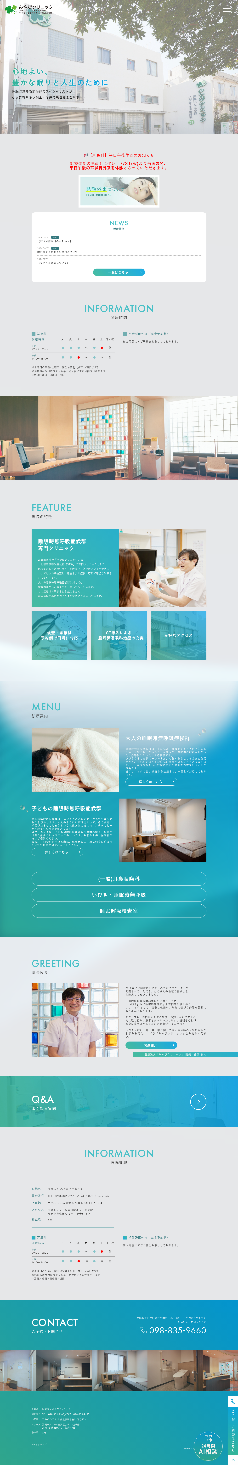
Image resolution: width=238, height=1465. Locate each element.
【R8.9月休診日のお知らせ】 (55, 241)
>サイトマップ (39, 1444)
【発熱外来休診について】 (53, 263)
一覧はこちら (118, 272)
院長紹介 (150, 1045)
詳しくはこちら (150, 781)
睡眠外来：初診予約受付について (57, 252)
